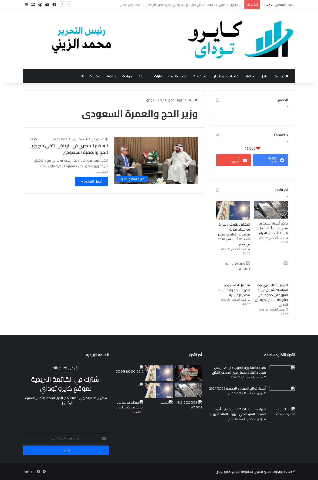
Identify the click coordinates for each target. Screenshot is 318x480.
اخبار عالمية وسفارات (170, 76)
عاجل (264, 76)
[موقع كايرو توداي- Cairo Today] (159, 39)
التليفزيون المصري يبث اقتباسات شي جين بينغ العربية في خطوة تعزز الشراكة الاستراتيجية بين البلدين (271, 295)
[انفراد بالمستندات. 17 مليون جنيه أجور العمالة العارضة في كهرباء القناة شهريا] (282, 415)
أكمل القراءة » (91, 181)
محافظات (200, 76)
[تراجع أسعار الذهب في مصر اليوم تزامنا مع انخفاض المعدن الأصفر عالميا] (159, 408)
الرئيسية (281, 76)
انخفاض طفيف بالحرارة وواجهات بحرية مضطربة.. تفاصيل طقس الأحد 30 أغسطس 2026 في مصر (233, 234)
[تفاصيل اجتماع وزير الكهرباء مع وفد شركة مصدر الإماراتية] (233, 270)
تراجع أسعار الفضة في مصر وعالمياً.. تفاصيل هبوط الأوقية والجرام (272, 228)
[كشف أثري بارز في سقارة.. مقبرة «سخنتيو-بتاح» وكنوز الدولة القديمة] (129, 372)
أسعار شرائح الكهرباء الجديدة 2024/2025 (237, 388)
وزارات (143, 76)
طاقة (250, 76)
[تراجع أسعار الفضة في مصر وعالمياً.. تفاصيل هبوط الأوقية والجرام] (271, 210)
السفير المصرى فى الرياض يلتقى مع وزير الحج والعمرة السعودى (69, 148)
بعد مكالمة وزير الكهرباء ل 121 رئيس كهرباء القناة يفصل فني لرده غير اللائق (239, 370)
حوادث (127, 76)
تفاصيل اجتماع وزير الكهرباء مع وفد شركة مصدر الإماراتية (234, 290)
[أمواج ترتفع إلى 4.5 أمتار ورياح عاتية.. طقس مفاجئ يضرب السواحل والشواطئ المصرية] (159, 373)
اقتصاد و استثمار (227, 76)
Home (28, 471)
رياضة (111, 76)
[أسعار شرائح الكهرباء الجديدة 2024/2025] (282, 395)
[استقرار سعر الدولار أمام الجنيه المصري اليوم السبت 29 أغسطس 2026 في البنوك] (188, 373)
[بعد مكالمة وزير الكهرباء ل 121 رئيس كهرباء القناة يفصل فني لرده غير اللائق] (282, 374)
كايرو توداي (98, 139)
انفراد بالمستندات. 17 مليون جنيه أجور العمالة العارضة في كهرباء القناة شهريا (238, 411)
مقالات (94, 76)
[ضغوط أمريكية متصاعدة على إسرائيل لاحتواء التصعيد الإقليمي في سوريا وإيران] (129, 408)
